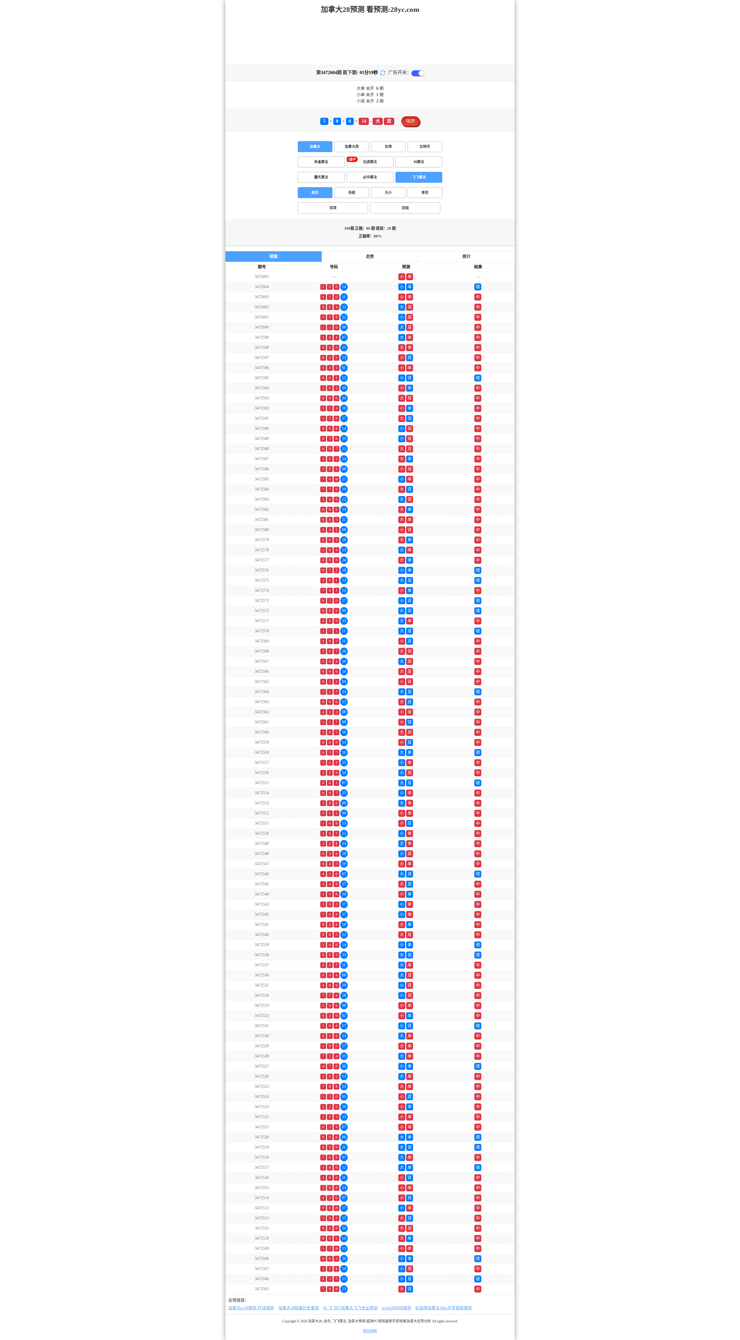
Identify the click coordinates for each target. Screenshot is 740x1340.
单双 (424, 193)
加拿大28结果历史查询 (298, 1308)
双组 (405, 208)
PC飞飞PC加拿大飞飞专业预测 (350, 1308)
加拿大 (315, 147)
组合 (315, 193)
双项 (333, 208)
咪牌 (410, 121)
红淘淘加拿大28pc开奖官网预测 (443, 1308)
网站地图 (370, 1331)
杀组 (351, 193)
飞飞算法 (419, 177)
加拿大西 (352, 147)
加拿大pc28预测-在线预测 (251, 1308)
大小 (388, 193)
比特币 (425, 147)
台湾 (388, 147)
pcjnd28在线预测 (396, 1308)
